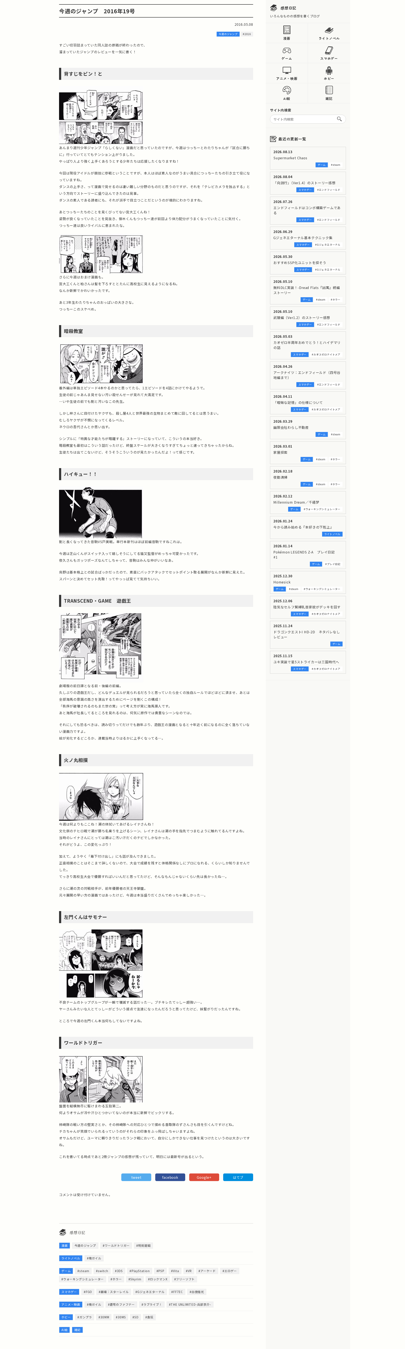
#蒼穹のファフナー (121, 1304)
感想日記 (288, 8)
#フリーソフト (184, 1279)
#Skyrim (134, 1279)
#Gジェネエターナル (150, 1292)
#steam (83, 1271)
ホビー (329, 78)
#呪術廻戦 (143, 1245)
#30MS (121, 1317)
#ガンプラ (84, 1317)
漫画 (286, 38)
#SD (135, 1317)
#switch (102, 1271)
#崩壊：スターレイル (114, 1292)
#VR (189, 1271)
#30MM (104, 1317)
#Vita (175, 1271)
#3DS (119, 1271)
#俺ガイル (94, 1258)
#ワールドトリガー (116, 1245)
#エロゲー (230, 1271)
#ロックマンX (157, 1279)
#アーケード (207, 1271)
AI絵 (286, 98)
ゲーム (286, 58)
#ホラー (116, 1279)
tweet (136, 1177)
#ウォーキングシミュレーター (82, 1279)
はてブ (238, 1177)
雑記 (329, 98)
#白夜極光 (197, 1292)
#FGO (88, 1292)
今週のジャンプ (85, 1245)
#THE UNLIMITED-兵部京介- (190, 1304)
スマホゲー (329, 58)
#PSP (160, 1271)
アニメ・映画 (286, 78)
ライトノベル (329, 38)
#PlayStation (140, 1271)
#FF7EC (177, 1292)
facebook (170, 1177)
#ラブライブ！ (152, 1304)
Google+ (204, 1177)
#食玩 (149, 1317)
